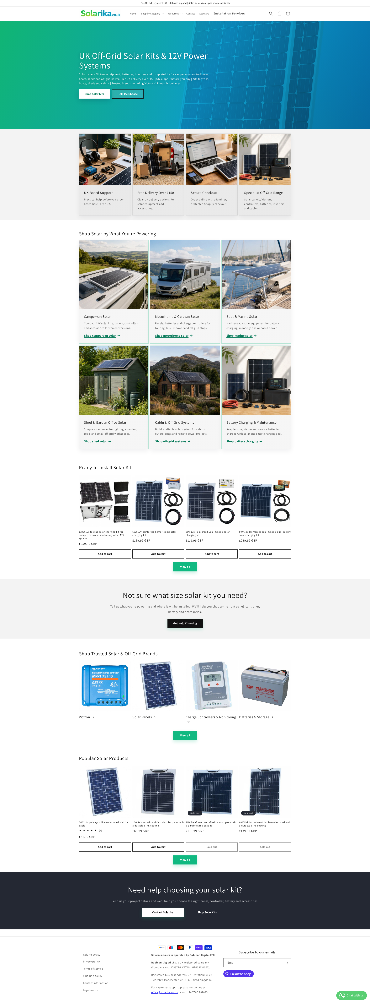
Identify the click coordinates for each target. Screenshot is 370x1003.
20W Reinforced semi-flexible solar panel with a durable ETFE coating (158, 824)
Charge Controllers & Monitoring (211, 717)
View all (185, 567)
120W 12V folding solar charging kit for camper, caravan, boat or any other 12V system (101, 535)
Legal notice (90, 990)
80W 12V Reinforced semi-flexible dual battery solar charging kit (265, 533)
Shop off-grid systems (171, 441)
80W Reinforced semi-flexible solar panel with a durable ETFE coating (211, 824)
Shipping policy (92, 976)
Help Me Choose (128, 94)
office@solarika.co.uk (164, 992)
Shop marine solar (239, 336)
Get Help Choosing (185, 623)
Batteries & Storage (254, 717)
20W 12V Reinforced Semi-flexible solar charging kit (208, 533)
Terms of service (93, 968)
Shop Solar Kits (94, 94)
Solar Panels (142, 717)
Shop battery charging (242, 441)
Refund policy (91, 954)
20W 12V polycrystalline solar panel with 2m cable (104, 824)
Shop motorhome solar (171, 336)
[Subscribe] (286, 962)
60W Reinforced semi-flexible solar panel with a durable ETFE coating (265, 824)
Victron (84, 717)
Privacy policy (91, 961)
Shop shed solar (95, 441)
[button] (152, 14)
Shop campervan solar (100, 336)
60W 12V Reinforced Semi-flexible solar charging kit (154, 533)
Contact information (95, 983)
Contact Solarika (162, 912)
